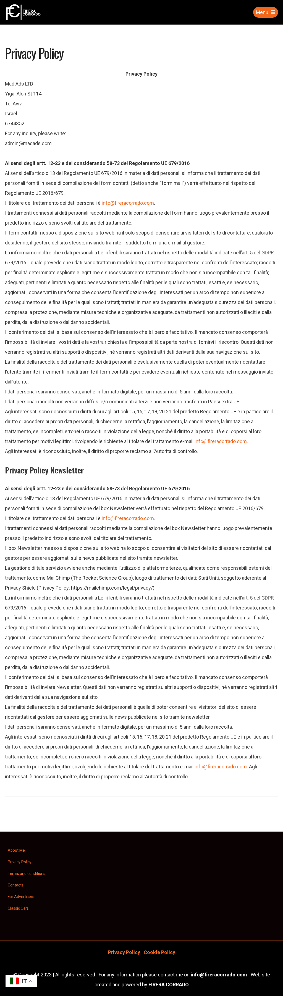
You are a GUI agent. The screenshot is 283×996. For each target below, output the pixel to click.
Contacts (15, 885)
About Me (16, 850)
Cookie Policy (159, 952)
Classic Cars (18, 908)
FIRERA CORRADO (168, 984)
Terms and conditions (26, 873)
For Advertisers (21, 896)
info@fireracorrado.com (128, 203)
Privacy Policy (20, 862)
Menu (262, 12)
